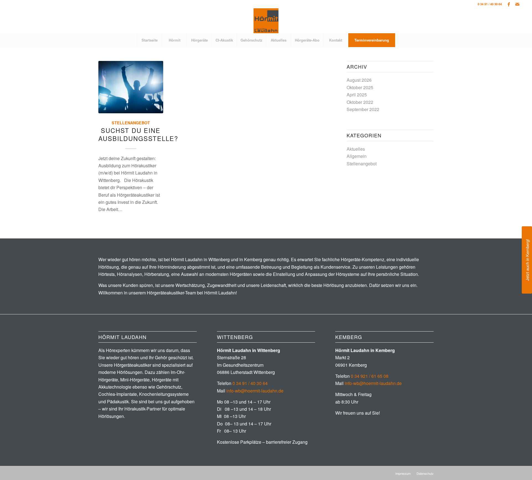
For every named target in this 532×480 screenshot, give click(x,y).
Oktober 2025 (360, 87)
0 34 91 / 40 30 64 (490, 4)
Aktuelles (356, 149)
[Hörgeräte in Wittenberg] (266, 20)
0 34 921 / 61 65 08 (369, 376)
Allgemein (357, 156)
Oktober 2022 (360, 102)
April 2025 (357, 94)
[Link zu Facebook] (509, 4)
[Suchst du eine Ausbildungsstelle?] (130, 87)
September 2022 (363, 109)
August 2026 (359, 80)
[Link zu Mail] (517, 4)
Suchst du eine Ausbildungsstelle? (138, 134)
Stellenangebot (131, 122)
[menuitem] (149, 40)
